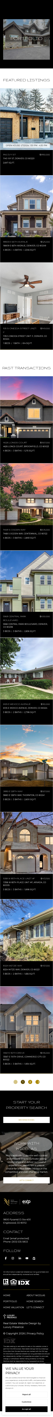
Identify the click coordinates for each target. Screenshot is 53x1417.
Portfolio (10, 1301)
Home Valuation (13, 1307)
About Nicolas (35, 1295)
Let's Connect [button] (26, 1180)
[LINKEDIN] (19, 1258)
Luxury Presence (13, 1327)
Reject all (26, 1394)
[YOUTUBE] (26, 1258)
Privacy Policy (35, 1333)
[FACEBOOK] (5, 1258)
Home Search (34, 1301)
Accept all (26, 1409)
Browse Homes (26, 1120)
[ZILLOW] (34, 1258)
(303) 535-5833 (20, 1241)
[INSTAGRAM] (12, 1258)
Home (6, 1295)
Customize (26, 1402)
